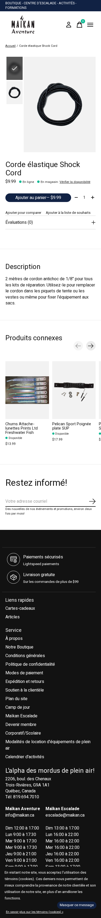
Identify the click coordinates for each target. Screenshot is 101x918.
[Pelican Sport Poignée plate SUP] (74, 390)
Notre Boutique (19, 647)
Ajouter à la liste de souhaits (68, 212)
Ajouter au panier (38, 197)
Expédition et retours (24, 681)
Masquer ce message (77, 905)
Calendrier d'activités (24, 757)
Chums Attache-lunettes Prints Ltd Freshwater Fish (21, 428)
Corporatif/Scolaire (23, 733)
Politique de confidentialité (30, 664)
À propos (14, 638)
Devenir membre (20, 724)
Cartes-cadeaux (20, 608)
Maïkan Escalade (21, 716)
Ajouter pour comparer (23, 212)
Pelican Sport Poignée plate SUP (71, 426)
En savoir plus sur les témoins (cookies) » (34, 912)
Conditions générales (25, 656)
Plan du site (16, 699)
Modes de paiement (24, 673)
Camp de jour (17, 707)
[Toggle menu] (90, 24)
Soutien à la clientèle (24, 690)
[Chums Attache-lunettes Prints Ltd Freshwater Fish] (27, 390)
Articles (12, 617)
